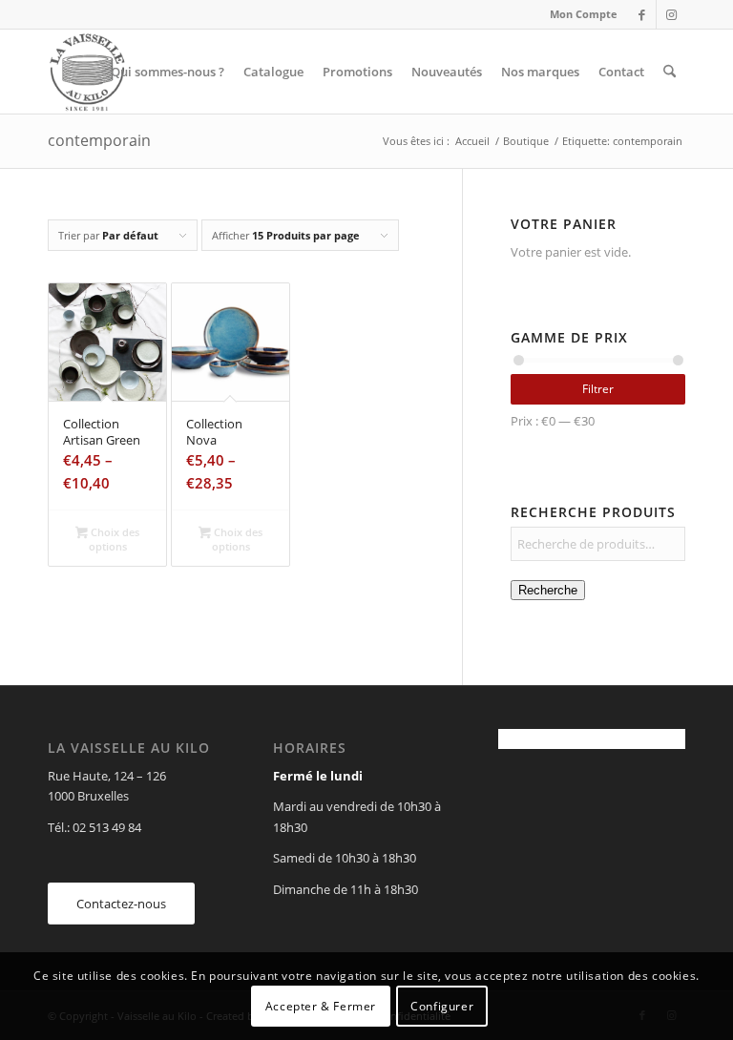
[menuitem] (579, 14)
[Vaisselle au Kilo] (87, 72)
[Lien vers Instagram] (671, 14)
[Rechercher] (669, 72)
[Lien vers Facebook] (642, 14)
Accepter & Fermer (320, 1006)
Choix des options (113, 539)
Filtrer (598, 389)
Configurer (441, 1006)
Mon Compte (584, 14)
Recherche (547, 590)
